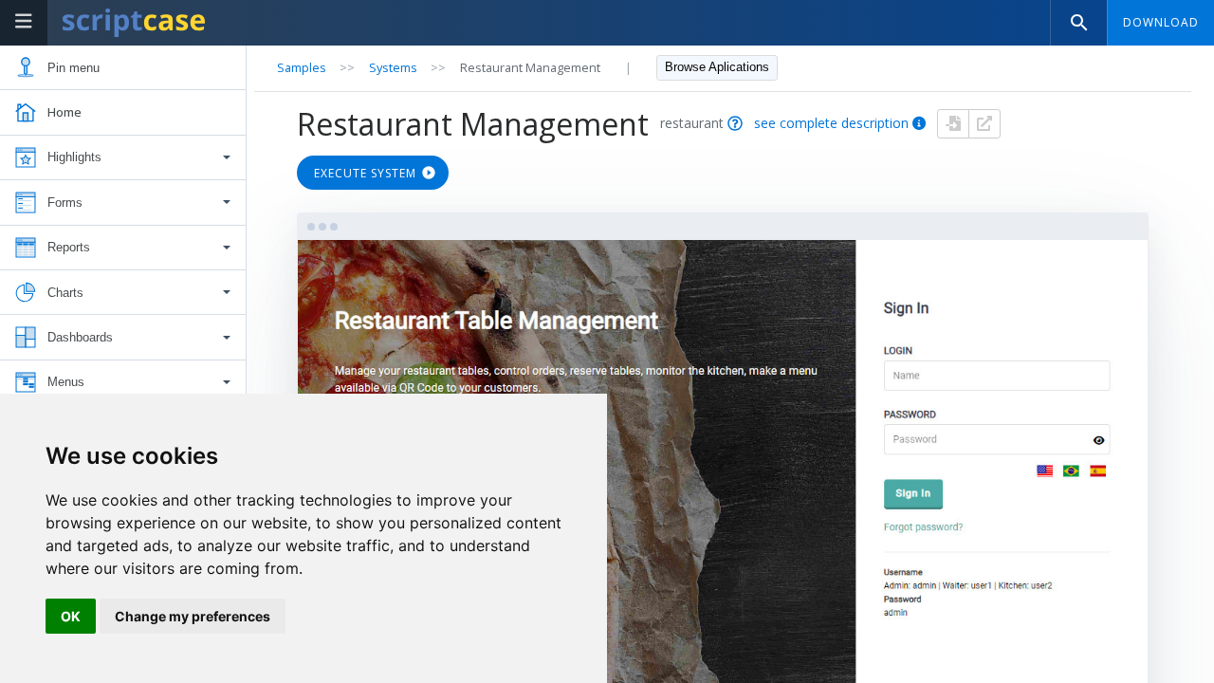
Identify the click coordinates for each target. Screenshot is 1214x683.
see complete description (831, 123)
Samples (301, 67)
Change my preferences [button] (192, 616)
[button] (123, 158)
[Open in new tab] (984, 123)
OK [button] (71, 616)
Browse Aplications (717, 67)
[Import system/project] (953, 123)
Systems (393, 67)
